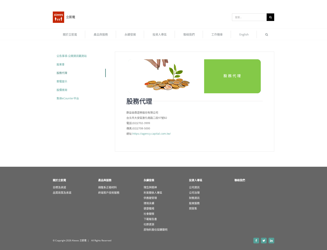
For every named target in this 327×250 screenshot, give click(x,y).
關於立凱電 (59, 180)
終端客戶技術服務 (108, 192)
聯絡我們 (239, 180)
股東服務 (194, 203)
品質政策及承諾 (62, 192)
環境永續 (149, 203)
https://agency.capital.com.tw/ (151, 133)
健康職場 (149, 208)
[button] (266, 34)
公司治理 (194, 192)
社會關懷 (149, 213)
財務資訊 (194, 198)
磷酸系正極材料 (107, 187)
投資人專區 (195, 180)
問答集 (193, 208)
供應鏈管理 (150, 198)
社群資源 (149, 224)
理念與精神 (150, 187)
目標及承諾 (59, 187)
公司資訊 (194, 187)
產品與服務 (104, 180)
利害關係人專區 (153, 192)
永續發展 (149, 180)
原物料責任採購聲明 (155, 229)
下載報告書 (150, 219)
